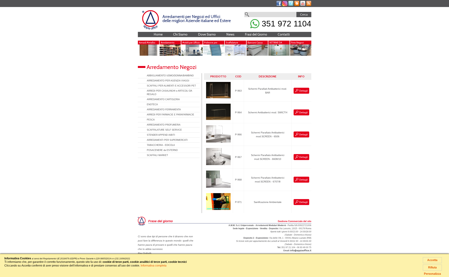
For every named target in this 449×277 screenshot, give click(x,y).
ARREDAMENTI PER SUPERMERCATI (167, 140)
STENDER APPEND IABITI (161, 135)
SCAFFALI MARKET (157, 155)
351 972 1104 (285, 23)
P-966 (238, 134)
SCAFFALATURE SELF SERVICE (164, 130)
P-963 (238, 90)
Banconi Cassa (255, 42)
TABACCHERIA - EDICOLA (161, 145)
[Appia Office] (150, 28)
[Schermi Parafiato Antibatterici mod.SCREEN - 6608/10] (218, 164)
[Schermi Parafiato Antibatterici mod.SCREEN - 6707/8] (218, 186)
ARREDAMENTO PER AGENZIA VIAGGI (168, 80)
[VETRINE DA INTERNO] (279, 54)
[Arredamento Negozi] (170, 54)
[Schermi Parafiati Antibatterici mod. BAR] (218, 97)
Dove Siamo (207, 34)
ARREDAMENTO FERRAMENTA (164, 109)
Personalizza (432, 273)
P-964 (238, 112)
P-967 (238, 157)
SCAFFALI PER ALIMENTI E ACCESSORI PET (171, 85)
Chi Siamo (180, 34)
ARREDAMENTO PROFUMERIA (163, 124)
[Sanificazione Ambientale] (218, 209)
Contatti (284, 34)
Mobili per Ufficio (191, 42)
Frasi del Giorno (256, 34)
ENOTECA (152, 104)
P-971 (238, 202)
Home (158, 34)
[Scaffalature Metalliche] (235, 54)
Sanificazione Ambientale (268, 202)
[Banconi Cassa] (257, 54)
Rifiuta (432, 267)
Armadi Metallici (147, 42)
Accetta (432, 260)
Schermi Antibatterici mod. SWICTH (267, 112)
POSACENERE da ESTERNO (162, 150)
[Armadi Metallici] (148, 54)
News (230, 34)
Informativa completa (153, 265)
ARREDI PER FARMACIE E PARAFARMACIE (170, 114)
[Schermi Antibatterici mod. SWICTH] (218, 119)
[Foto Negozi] (300, 54)
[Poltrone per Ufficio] (213, 54)
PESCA (151, 119)
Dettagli (303, 90)
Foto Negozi (297, 42)
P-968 (238, 179)
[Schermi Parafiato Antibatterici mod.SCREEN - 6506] (218, 141)
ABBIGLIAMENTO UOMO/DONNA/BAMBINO (170, 75)
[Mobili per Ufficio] (192, 54)
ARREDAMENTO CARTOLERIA (163, 99)
